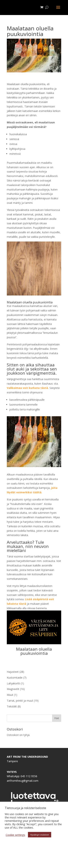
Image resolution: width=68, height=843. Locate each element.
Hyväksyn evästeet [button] (39, 834)
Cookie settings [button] (15, 834)
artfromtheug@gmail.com (22, 780)
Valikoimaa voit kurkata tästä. (28, 388)
